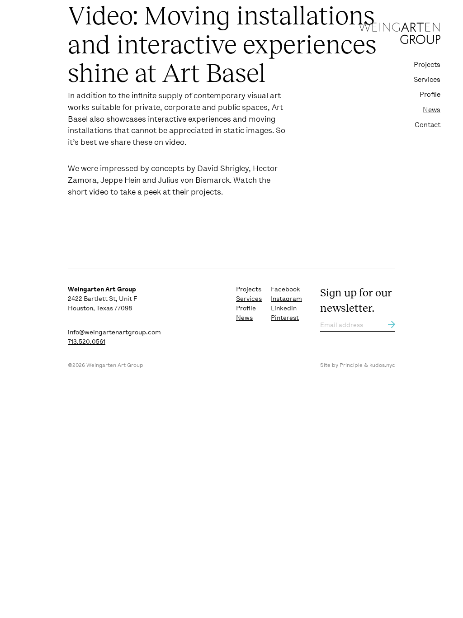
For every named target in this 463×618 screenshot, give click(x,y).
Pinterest (285, 318)
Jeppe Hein (120, 180)
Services (427, 79)
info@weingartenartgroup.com (114, 332)
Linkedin (284, 308)
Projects (427, 64)
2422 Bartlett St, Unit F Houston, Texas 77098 (102, 298)
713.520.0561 (86, 342)
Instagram (286, 299)
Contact (427, 124)
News (431, 109)
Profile (430, 94)
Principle (351, 365)
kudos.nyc (382, 365)
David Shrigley (223, 168)
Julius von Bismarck (194, 180)
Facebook (285, 289)
